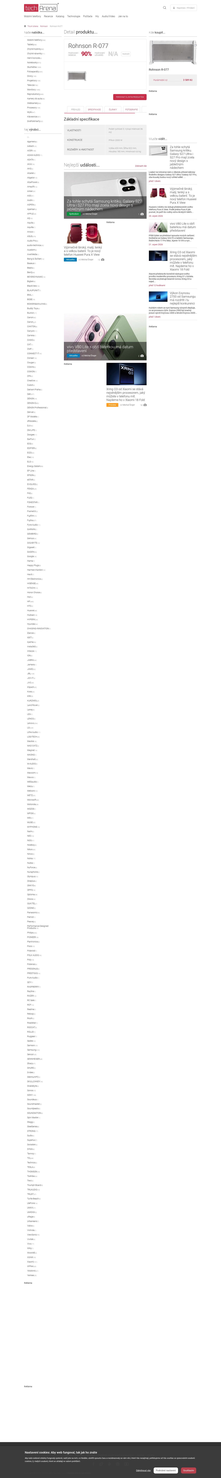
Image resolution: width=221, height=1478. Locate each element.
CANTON (32, 326)
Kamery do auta (36, 98)
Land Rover (33, 705)
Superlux (32, 1140)
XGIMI (31, 1257)
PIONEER (32, 937)
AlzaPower (33, 182)
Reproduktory (35, 94)
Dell (30, 394)
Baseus (31, 263)
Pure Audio (33, 978)
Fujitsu (31, 520)
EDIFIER (32, 448)
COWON (32, 371)
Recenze (48, 16)
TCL (30, 1158)
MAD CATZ (33, 745)
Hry (97, 16)
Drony (31, 76)
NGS (30, 840)
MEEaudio (32, 782)
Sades (31, 1041)
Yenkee (32, 1275)
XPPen (31, 1266)
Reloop (31, 1014)
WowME (32, 1253)
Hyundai (32, 624)
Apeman (32, 209)
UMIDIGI (32, 1212)
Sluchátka (34, 67)
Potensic (32, 964)
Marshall (32, 759)
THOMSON (33, 1171)
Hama (31, 561)
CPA (30, 376)
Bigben (31, 281)
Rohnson (44, 26)
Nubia (31, 863)
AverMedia (33, 254)
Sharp (31, 1063)
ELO (30, 461)
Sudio (30, 1135)
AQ (30, 218)
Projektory (33, 80)
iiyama (31, 642)
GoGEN (32, 552)
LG (30, 727)
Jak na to (123, 16)
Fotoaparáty (35, 71)
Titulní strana (33, 26)
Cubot (31, 385)
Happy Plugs (34, 565)
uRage (31, 1216)
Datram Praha (34, 389)
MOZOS (31, 809)
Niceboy (32, 845)
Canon (31, 317)
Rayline (31, 991)
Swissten (32, 1144)
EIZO (30, 452)
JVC (30, 682)
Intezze (32, 651)
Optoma (32, 894)
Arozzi (31, 232)
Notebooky (34, 62)
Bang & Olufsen (35, 259)
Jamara (31, 664)
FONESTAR (33, 502)
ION (29, 655)
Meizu (31, 786)
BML (30, 295)
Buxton (32, 313)
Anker (31, 191)
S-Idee (31, 1072)
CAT (30, 344)
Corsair (32, 358)
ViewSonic (33, 1234)
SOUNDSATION (35, 1113)
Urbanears (33, 1221)
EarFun (31, 439)
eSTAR (31, 479)
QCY (30, 982)
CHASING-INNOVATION (39, 628)
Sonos (31, 1090)
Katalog (60, 16)
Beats (30, 268)
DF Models (33, 416)
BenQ (31, 272)
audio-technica (35, 245)
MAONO (31, 755)
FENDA (32, 489)
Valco (30, 1225)
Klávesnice (34, 116)
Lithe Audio (33, 732)
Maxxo (31, 777)
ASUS (31, 236)
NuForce (32, 867)
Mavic (31, 768)
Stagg (31, 1122)
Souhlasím (188, 1470)
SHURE (31, 1068)
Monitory (33, 89)
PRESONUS (33, 969)
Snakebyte (33, 1086)
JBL (30, 673)
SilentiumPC (33, 1077)
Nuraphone (33, 872)
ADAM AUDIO (34, 155)
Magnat (32, 750)
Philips (32, 932)
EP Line (31, 470)
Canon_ (31, 322)
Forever (31, 507)
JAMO (31, 669)
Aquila (31, 223)
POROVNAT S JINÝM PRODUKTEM (130, 97)
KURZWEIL (33, 700)
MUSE (31, 822)
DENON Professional (37, 407)
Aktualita (70, 259)
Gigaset (31, 547)
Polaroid (32, 950)
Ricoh (30, 1018)
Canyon (32, 331)
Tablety (32, 44)
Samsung (33, 1050)
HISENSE (32, 583)
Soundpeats (33, 1108)
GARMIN (32, 529)
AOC (30, 195)
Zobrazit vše (141, 166)
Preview (112, 405)
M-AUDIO (32, 764)
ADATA (31, 159)
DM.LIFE (32, 430)
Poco (31, 946)
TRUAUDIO (33, 1189)
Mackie (32, 741)
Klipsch (32, 687)
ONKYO (31, 885)
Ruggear (32, 1036)
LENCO (31, 718)
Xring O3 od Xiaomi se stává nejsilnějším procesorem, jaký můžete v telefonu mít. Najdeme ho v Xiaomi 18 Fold (125, 394)
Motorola (32, 804)
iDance (31, 633)
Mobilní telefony (32, 16)
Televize (32, 85)
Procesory (33, 107)
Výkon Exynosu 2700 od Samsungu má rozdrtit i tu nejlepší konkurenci (183, 298)
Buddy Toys (33, 308)
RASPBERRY (34, 987)
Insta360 (32, 646)
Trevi (30, 1180)
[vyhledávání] (164, 8)
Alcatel (31, 173)
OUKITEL (32, 903)
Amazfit (32, 186)
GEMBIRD (32, 534)
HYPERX (32, 619)
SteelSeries (33, 1126)
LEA (30, 714)
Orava (31, 899)
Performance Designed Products (37, 927)
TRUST (31, 1194)
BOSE (31, 299)
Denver (31, 412)
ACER (31, 150)
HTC (30, 606)
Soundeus (32, 1099)
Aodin (30, 200)
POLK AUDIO (34, 955)
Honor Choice (34, 592)
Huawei (32, 610)
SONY (31, 1095)
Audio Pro (32, 241)
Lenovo (32, 723)
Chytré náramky (36, 53)
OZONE (31, 908)
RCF (30, 1005)
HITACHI (32, 588)
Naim (30, 831)
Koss (31, 691)
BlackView (33, 286)
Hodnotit (125, 54)
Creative (32, 380)
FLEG (30, 498)
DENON (32, 398)
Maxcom (32, 773)
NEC (30, 836)
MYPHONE (33, 827)
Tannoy (31, 1153)
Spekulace (74, 214)
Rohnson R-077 (56, 26)
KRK (30, 696)
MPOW (31, 813)
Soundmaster (34, 1104)
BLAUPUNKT (34, 290)
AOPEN (31, 204)
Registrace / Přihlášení (186, 8)
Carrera (31, 335)
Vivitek (31, 1239)
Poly (30, 959)
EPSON (31, 475)
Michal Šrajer (91, 214)
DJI (30, 425)
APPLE (31, 213)
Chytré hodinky (35, 49)
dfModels (32, 421)
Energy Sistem (35, 466)
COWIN (31, 367)
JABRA (32, 660)
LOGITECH (33, 736)
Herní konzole (34, 58)
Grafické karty (35, 121)
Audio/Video (108, 16)
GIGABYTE (33, 543)
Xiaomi (32, 1262)
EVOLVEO (32, 484)
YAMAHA (32, 1271)
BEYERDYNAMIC (36, 277)
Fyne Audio (33, 525)
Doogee (32, 434)
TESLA (31, 1167)
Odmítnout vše (143, 1470)
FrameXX (32, 511)
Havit (30, 574)
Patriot (31, 917)
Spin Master (33, 1117)
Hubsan (32, 615)
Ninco (30, 854)
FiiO (29, 493)
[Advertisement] (46, 1329)
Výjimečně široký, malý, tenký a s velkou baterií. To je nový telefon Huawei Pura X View (83, 251)
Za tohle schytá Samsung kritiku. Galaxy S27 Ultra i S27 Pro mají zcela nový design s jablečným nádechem (104, 205)
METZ (31, 795)
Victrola (31, 1230)
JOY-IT (31, 678)
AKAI (31, 164)
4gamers (32, 141)
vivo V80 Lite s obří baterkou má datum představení (100, 349)
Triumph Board (35, 1185)
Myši (31, 112)
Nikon (31, 849)
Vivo (30, 1244)
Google (32, 556)
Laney (31, 709)
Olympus (32, 876)
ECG (30, 443)
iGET (30, 637)
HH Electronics (35, 579)
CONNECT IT (34, 353)
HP (30, 601)
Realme (31, 1009)
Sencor (31, 1054)
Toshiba (32, 1176)
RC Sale (31, 1000)
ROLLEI (31, 1032)
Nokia (31, 858)
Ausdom (32, 250)
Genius (31, 538)
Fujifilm (32, 516)
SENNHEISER (34, 1059)
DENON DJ (33, 403)
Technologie (73, 16)
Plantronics (33, 941)
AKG (30, 168)
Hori (30, 597)
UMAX (31, 1207)
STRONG (32, 1131)
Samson (32, 1045)
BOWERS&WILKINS (37, 304)
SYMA (31, 1149)
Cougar (31, 362)
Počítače (87, 16)
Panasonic (33, 912)
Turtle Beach (34, 1198)
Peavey (31, 921)
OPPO (31, 890)
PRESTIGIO (33, 973)
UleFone (32, 1203)
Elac (30, 457)
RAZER (31, 996)
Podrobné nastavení (166, 1470)
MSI (30, 818)
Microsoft (33, 800)
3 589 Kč (187, 80)
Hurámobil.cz (160, 80)
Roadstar (32, 1023)
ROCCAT (32, 1027)
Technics (32, 1162)
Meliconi (32, 791)
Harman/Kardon (36, 570)
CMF (30, 349)
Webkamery (34, 103)
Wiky (30, 1248)
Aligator (32, 177)
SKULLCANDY (35, 1081)
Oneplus (32, 881)
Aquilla (31, 227)
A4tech (32, 146)
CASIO (31, 340)
